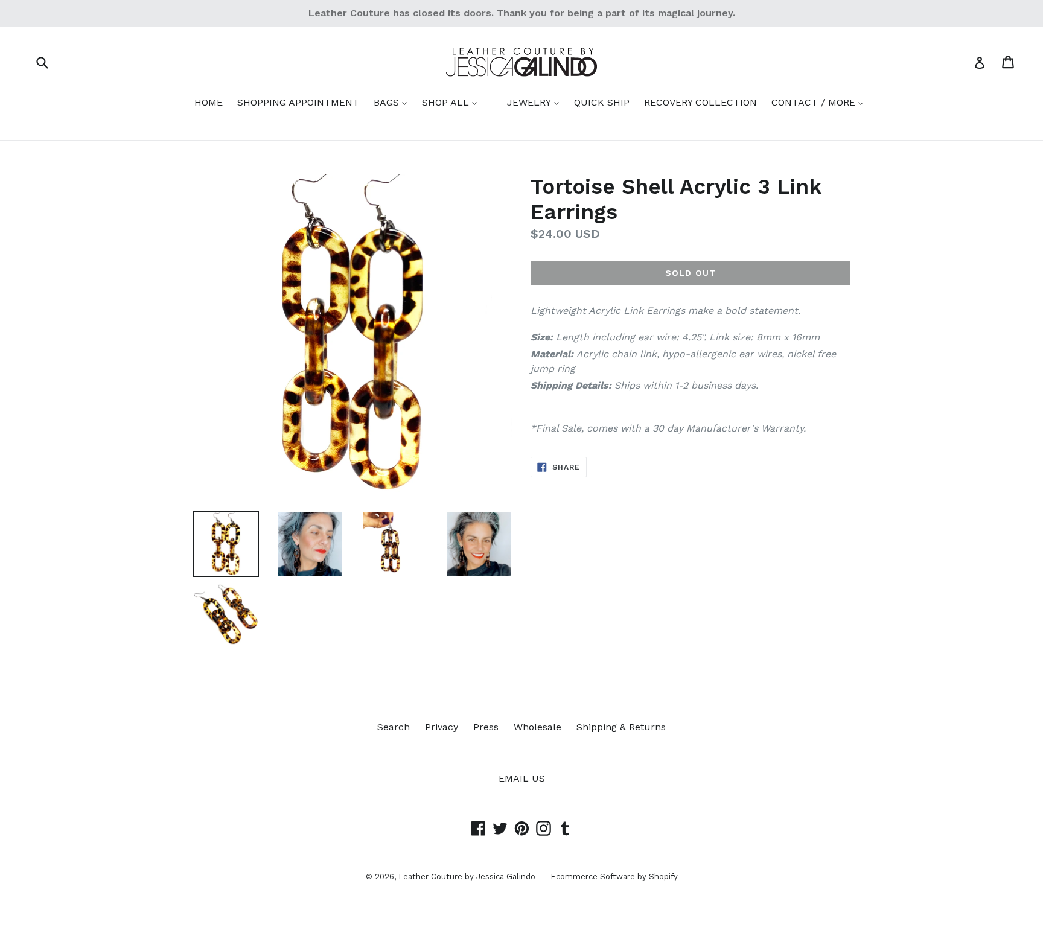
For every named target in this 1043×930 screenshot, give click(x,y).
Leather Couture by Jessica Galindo (466, 876)
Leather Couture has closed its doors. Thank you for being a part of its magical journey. (521, 13)
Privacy (441, 727)
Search (393, 727)
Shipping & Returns (621, 727)
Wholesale (537, 727)
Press (486, 727)
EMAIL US (522, 778)
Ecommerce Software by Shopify (614, 876)
